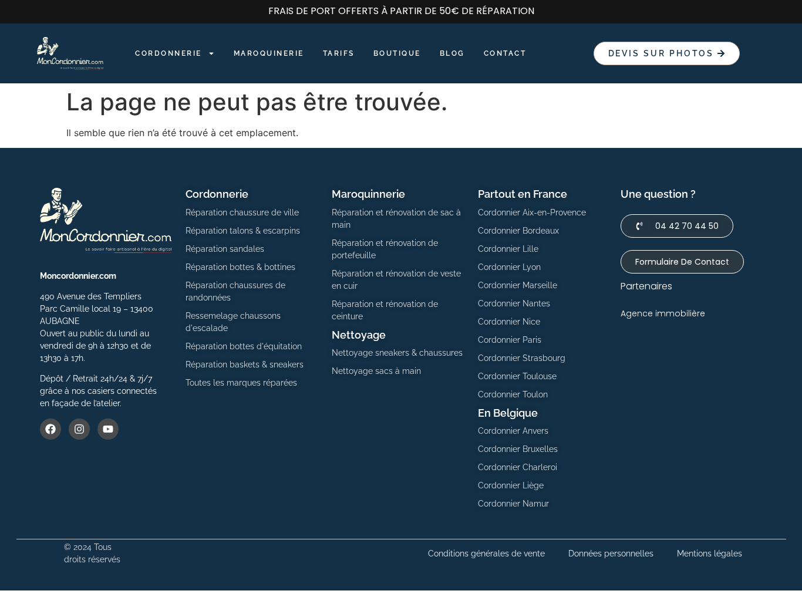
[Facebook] (50, 429)
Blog (452, 53)
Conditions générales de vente (486, 553)
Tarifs (339, 53)
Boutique (397, 53)
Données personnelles (610, 553)
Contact (505, 53)
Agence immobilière (663, 313)
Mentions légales (709, 553)
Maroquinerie (269, 53)
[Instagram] (79, 429)
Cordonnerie (168, 53)
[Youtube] (108, 429)
